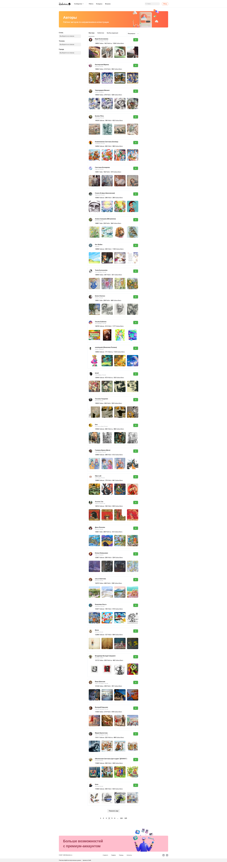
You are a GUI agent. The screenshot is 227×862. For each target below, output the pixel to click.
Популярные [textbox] (131, 33)
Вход (165, 4)
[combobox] (133, 33)
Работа (91, 4)
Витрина (107, 4)
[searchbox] (69, 36)
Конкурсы (99, 4)
